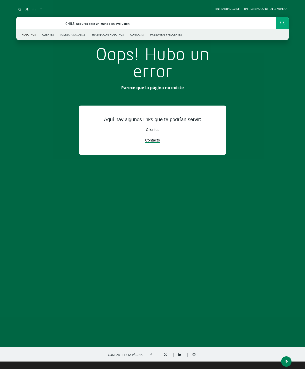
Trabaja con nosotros (108, 34)
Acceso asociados (72, 34)
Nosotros (29, 34)
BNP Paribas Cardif (227, 9)
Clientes (48, 34)
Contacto (137, 34)
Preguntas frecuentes (166, 34)
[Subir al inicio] (286, 361)
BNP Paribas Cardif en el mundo (265, 9)
